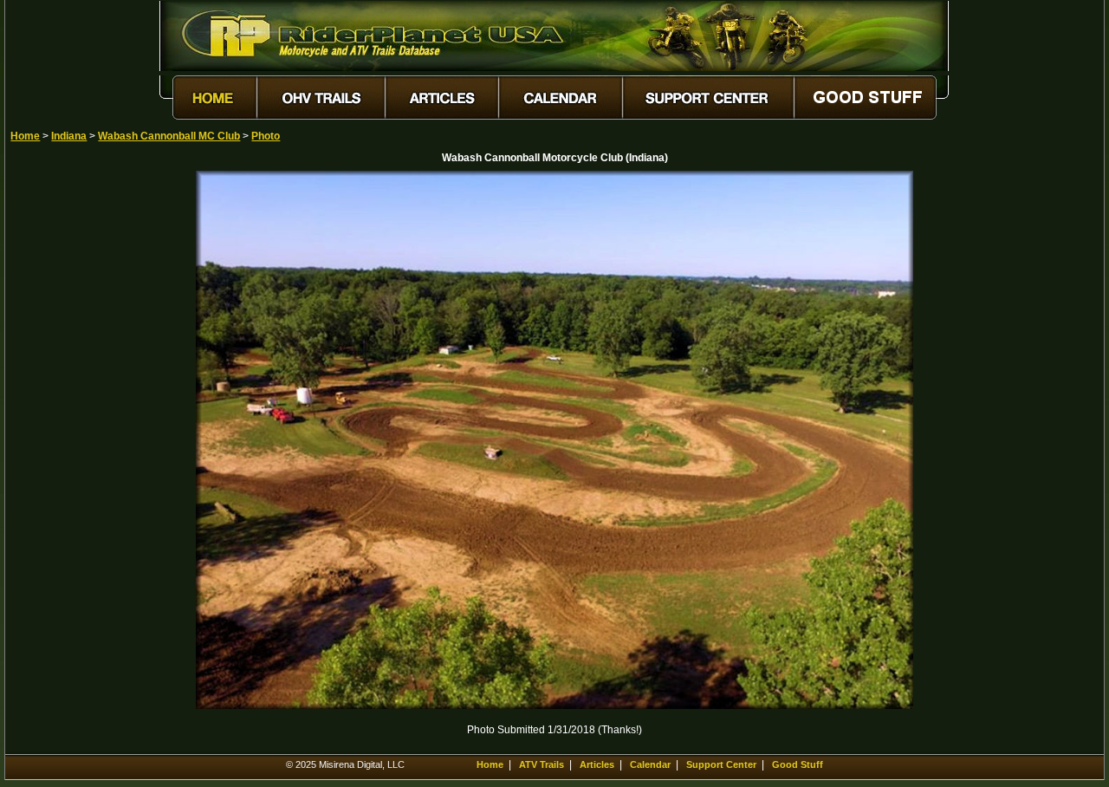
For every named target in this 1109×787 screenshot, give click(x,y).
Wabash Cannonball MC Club (169, 136)
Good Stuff (797, 764)
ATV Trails (541, 764)
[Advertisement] (71, 431)
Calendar (650, 764)
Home (25, 136)
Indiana (69, 136)
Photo (265, 136)
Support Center (721, 764)
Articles (597, 764)
